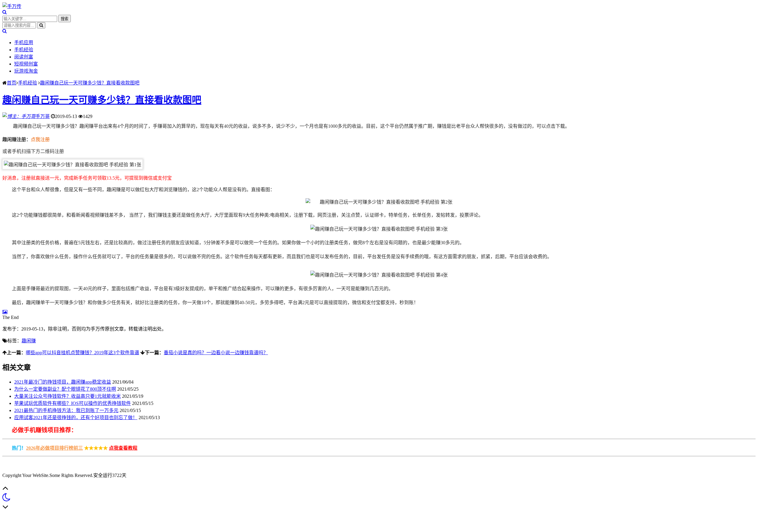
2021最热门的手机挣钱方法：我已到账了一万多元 (66, 410)
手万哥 (43, 116)
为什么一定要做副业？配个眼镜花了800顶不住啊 (65, 389)
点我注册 (40, 139)
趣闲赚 (29, 340)
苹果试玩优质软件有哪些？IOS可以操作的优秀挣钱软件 (72, 403)
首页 (11, 82)
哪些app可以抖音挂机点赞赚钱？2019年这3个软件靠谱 (82, 352)
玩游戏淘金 (26, 71)
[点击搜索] (4, 12)
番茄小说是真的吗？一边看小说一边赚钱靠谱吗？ (216, 352)
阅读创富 (23, 56)
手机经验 (23, 49)
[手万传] (11, 6)
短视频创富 (26, 63)
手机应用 (23, 42)
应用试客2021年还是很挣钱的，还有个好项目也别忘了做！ (75, 417)
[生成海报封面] (4, 312)
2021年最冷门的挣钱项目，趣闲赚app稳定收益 (62, 381)
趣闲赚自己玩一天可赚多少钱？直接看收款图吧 (89, 82)
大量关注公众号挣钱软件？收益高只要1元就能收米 (67, 396)
